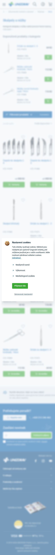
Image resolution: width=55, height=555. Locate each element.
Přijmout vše (20, 286)
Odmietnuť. (16, 258)
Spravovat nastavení (23, 294)
